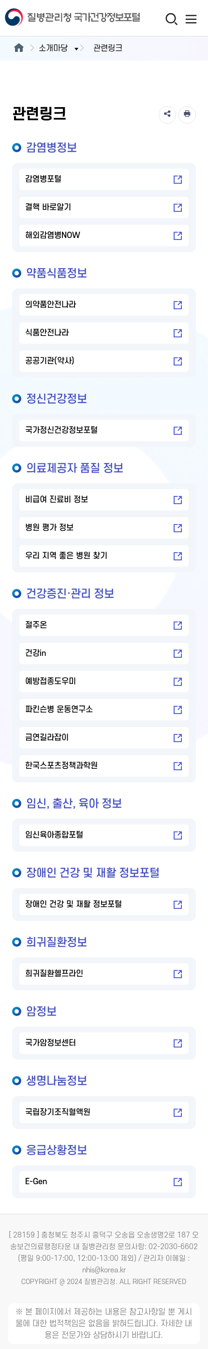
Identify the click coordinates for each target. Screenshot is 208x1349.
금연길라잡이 (47, 737)
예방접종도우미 (50, 681)
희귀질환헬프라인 (54, 973)
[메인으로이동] (18, 48)
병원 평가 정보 (49, 528)
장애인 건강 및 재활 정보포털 (73, 904)
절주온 (36, 625)
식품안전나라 (47, 333)
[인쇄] (187, 115)
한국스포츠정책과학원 (61, 766)
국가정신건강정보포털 (61, 430)
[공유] (167, 115)
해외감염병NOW (52, 235)
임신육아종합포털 (54, 835)
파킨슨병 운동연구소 (59, 709)
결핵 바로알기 (48, 207)
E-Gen (36, 1181)
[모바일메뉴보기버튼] (191, 19)
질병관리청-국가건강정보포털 (52, 18)
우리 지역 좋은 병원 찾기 (66, 556)
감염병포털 (43, 179)
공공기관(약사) (49, 361)
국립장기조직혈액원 (57, 1112)
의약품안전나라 (50, 305)
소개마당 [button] (53, 48)
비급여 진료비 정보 (56, 499)
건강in (35, 653)
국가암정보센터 (50, 1043)
